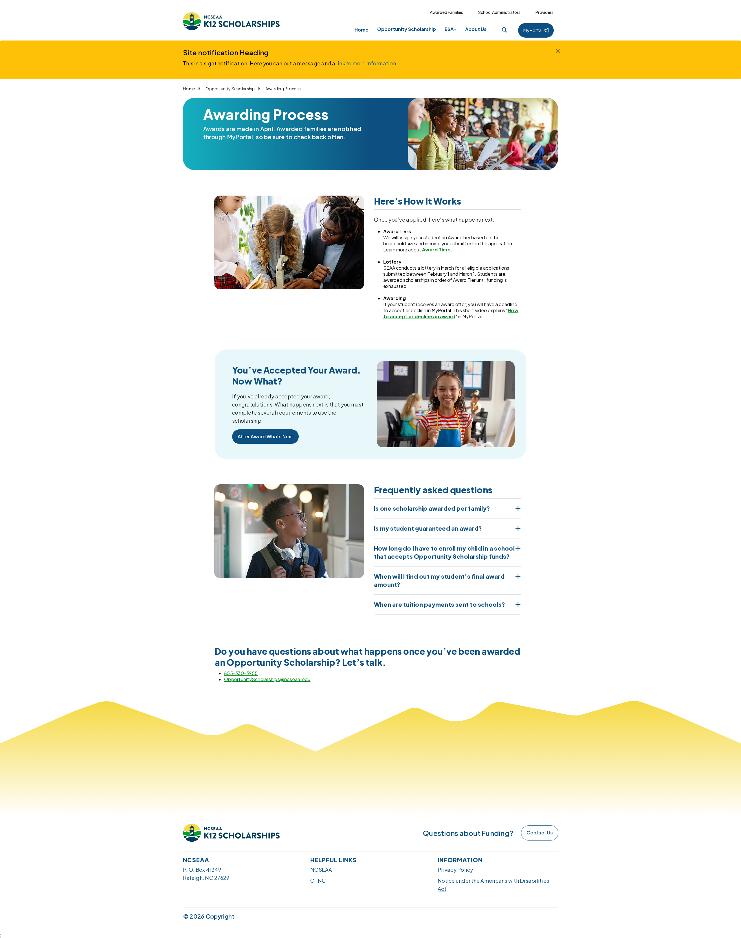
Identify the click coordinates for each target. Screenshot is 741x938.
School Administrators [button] (499, 12)
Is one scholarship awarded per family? (432, 508)
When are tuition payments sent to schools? (439, 604)
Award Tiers (436, 250)
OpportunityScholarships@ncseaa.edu (267, 679)
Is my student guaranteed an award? (428, 528)
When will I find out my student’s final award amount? (439, 580)
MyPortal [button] (533, 30)
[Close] (558, 51)
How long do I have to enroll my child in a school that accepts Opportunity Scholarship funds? (444, 552)
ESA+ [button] (450, 29)
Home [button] (361, 30)
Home (189, 88)
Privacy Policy (455, 869)
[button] (505, 29)
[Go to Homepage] (231, 21)
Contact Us (540, 833)
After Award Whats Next (265, 436)
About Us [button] (476, 29)
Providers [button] (544, 12)
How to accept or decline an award (450, 313)
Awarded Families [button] (446, 12)
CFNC (318, 880)
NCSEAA (321, 869)
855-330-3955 (241, 673)
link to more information (366, 63)
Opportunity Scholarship (230, 88)
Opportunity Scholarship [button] (406, 29)
